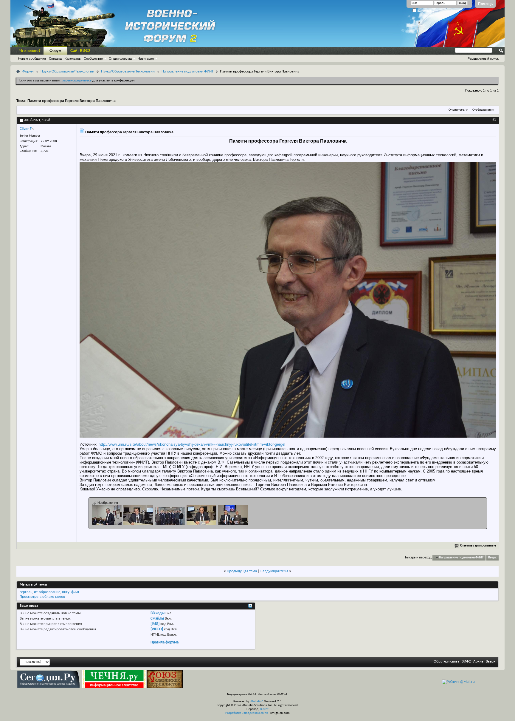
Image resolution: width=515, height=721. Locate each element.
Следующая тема (274, 571)
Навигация (146, 58)
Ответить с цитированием (478, 545)
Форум (55, 51)
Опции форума (120, 58)
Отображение (481, 110)
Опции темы (457, 110)
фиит (75, 592)
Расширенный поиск (483, 58)
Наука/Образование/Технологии (67, 71)
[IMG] (155, 624)
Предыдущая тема (242, 571)
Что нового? (30, 51)
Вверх (492, 557)
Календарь (73, 58)
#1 (494, 119)
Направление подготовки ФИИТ (187, 71)
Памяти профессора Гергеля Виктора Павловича (71, 101)
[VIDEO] (157, 629)
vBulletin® (256, 701)
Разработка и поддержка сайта (246, 713)
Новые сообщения (32, 58)
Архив (478, 661)
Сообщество (93, 58)
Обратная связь (446, 661)
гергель (26, 592)
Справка (55, 58)
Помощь (485, 4)
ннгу (65, 592)
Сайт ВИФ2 (80, 51)
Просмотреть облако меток (42, 597)
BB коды (158, 613)
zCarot (264, 709)
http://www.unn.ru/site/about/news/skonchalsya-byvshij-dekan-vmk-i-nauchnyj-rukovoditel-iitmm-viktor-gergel (192, 444)
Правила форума (165, 642)
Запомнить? (425, 10)
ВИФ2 (466, 661)
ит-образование (47, 592)
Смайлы (157, 618)
